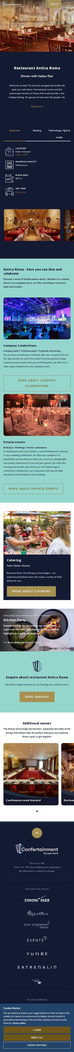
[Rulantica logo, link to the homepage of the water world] (37, 913)
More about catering (31, 591)
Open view (20, 192)
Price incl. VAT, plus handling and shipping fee (38, 867)
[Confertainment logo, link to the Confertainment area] (11, 4)
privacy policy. (19, 1023)
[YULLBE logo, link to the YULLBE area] (37, 953)
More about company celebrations (37, 383)
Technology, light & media (59, 134)
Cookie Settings (37, 1045)
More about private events (33, 488)
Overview (14, 130)
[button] (32, 211)
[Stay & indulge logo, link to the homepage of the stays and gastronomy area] (37, 926)
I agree (37, 1029)
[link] (37, 833)
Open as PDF (21, 154)
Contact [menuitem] (55, 3)
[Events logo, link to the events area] (37, 940)
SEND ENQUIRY (37, 696)
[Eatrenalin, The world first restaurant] (37, 966)
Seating (37, 130)
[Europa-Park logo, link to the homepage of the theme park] (37, 899)
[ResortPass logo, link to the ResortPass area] (37, 980)
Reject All (37, 1037)
